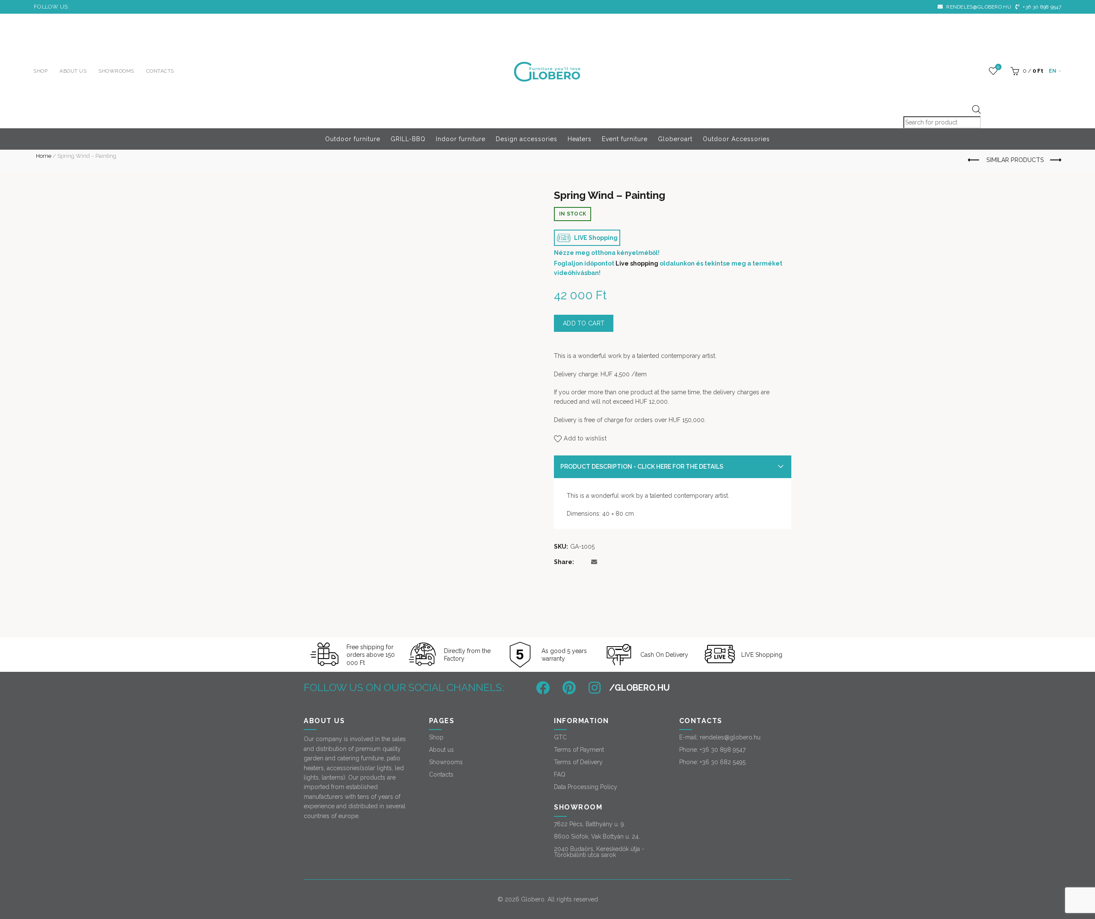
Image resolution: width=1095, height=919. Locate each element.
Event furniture (625, 139)
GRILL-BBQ (408, 139)
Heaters (580, 139)
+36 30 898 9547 (1041, 7)
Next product (1054, 160)
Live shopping (637, 263)
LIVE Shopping (595, 237)
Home (43, 156)
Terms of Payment (579, 749)
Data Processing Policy (585, 786)
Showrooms (116, 71)
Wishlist (998, 67)
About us (72, 71)
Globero (533, 899)
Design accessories (526, 139)
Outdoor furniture (352, 139)
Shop (40, 71)
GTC (560, 737)
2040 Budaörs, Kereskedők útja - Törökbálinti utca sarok (599, 851)
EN (1053, 71)
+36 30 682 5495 (723, 762)
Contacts (160, 71)
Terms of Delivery (578, 762)
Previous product (974, 160)
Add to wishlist (585, 438)
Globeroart (675, 139)
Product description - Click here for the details (641, 466)
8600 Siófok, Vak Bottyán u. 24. (597, 836)
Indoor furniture (460, 139)
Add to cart (583, 323)
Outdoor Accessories (736, 139)
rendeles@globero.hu (978, 7)
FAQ (559, 774)
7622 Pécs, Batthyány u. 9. (589, 824)
